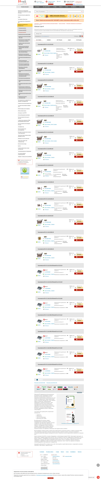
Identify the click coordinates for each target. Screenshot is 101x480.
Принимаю (50, 478)
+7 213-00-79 (44, 454)
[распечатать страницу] (98, 465)
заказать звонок (44, 468)
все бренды (80, 392)
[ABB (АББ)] (39, 387)
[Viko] (75, 389)
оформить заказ (51, 4)
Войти (38, 2)
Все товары (38, 40)
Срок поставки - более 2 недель (50, 124)
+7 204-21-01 (44, 462)
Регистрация (42, 2)
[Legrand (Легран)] (49, 387)
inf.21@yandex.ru (56, 460)
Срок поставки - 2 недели (49, 72)
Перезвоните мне (69, 4)
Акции (69, 40)
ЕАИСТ (39, 54)
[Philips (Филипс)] (70, 387)
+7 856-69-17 (44, 457)
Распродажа (79, 40)
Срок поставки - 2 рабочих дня (50, 105)
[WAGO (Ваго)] (49, 389)
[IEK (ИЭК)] (54, 387)
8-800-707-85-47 (44, 459)
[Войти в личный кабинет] (35, 1)
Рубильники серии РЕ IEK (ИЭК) (51, 382)
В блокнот (46, 55)
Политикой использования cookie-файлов (44, 475)
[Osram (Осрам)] (75, 387)
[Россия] (65, 387)
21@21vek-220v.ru (56, 456)
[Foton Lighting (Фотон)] (54, 389)
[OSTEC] (70, 389)
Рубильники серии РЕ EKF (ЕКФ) (39, 382)
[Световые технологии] (65, 389)
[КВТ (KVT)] (44, 389)
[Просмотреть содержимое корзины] (46, 2)
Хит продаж (59, 40)
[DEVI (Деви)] (39, 389)
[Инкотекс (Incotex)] (60, 387)
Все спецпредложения (22, 163)
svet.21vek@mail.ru (56, 463)
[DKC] (60, 389)
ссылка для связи (68, 456)
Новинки (49, 40)
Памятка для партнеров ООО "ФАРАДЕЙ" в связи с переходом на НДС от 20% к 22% (59, 20)
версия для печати (44, 469)
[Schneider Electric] (44, 387)
